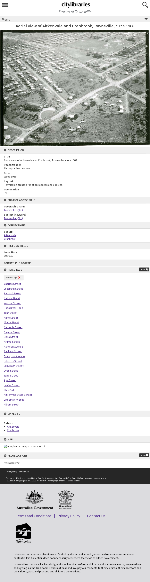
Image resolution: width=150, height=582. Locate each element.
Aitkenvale (13, 426)
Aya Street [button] (10, 380)
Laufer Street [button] (12, 385)
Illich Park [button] (9, 390)
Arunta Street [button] (12, 341)
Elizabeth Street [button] (13, 288)
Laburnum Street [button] (13, 366)
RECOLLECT (10, 480)
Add (143, 269)
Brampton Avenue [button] (14, 356)
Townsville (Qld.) (13, 210)
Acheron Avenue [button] (13, 346)
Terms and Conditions (33, 515)
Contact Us (96, 515)
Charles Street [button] (12, 284)
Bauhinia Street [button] (13, 351)
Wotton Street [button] (12, 303)
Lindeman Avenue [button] (14, 399)
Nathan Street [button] (12, 298)
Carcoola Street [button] (13, 327)
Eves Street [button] (11, 370)
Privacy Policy (11, 471)
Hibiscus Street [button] (13, 361)
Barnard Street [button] (12, 293)
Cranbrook (13, 430)
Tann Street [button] (10, 312)
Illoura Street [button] (11, 322)
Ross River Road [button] (13, 308)
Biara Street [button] (11, 337)
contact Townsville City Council (65, 478)
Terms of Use (24, 471)
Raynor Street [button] (12, 332)
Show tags (11, 277)
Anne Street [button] (11, 317)
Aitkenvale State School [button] (18, 394)
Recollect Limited (46, 480)
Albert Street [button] (11, 404)
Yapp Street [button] (11, 375)
